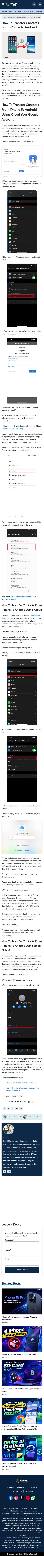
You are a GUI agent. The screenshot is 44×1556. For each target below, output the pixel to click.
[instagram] (16, 1497)
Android (39, 11)
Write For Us (17, 1491)
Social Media (7, 11)
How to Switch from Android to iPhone (21, 1083)
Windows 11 (28, 11)
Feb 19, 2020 (18, 1117)
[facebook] (4, 1108)
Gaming (18, 11)
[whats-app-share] (16, 1108)
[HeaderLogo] (12, 4)
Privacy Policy (33, 1487)
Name (8, 1250)
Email (7, 1259)
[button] (34, 4)
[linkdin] (12, 1108)
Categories (29, 1491)
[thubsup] (29, 1102)
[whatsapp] (33, 1497)
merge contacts (31, 806)
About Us (10, 1487)
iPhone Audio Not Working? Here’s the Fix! (19, 1354)
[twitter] (8, 1108)
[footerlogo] (22, 1481)
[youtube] (28, 1497)
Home (4, 17)
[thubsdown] (33, 1102)
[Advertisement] (22, 1200)
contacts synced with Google (13, 429)
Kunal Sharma (37, 1117)
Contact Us (21, 1487)
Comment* (9, 1240)
